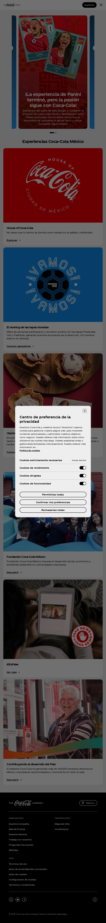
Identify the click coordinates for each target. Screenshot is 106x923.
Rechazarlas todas (53, 510)
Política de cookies (30, 450)
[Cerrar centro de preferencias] (84, 411)
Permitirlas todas (53, 494)
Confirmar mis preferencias (53, 502)
